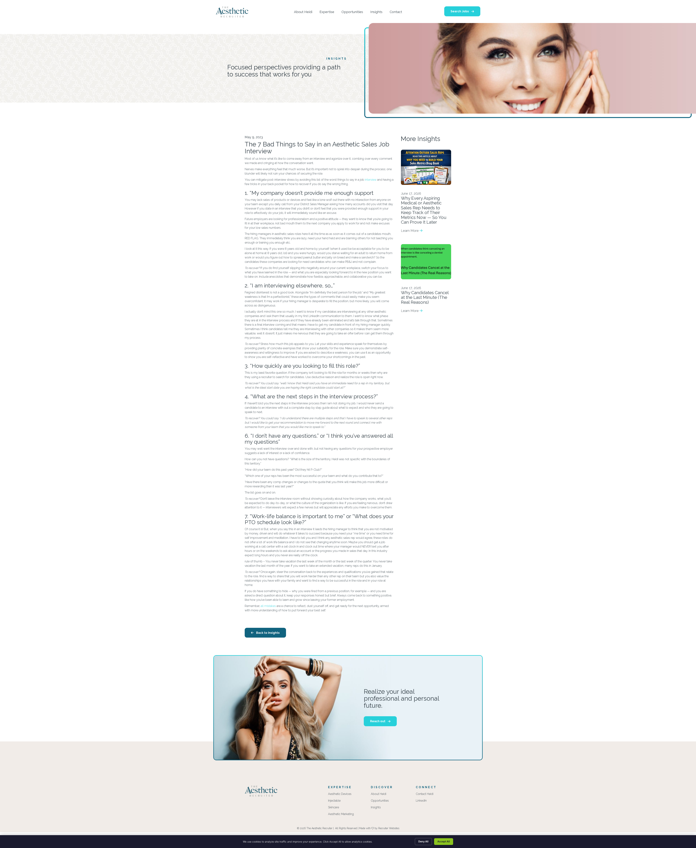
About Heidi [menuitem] (378, 794)
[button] (462, 11)
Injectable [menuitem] (334, 800)
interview (370, 179)
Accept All (443, 841)
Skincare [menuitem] (333, 807)
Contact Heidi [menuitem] (424, 794)
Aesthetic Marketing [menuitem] (341, 814)
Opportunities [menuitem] (380, 800)
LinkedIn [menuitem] (421, 800)
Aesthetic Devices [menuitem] (339, 794)
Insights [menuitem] (376, 807)
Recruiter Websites (388, 828)
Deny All (423, 841)
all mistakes (268, 606)
